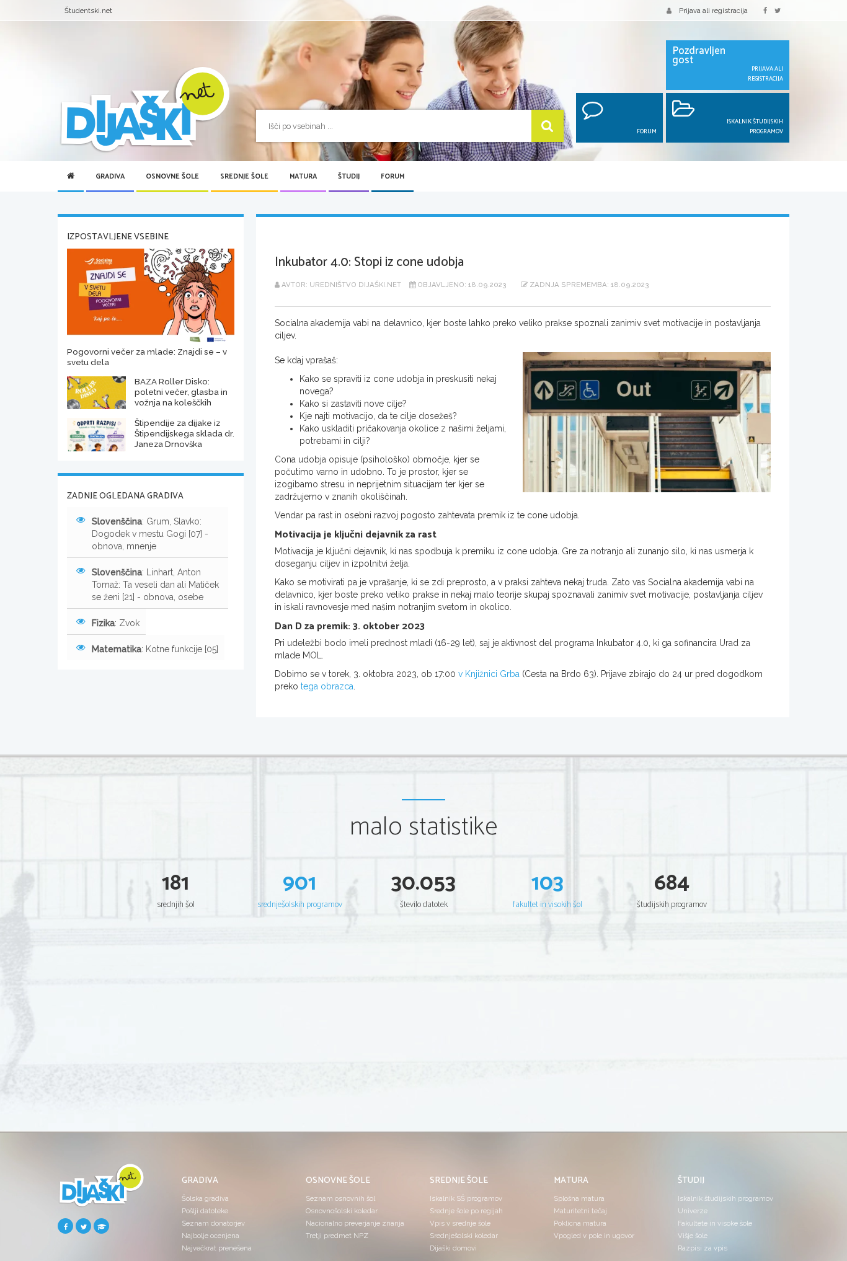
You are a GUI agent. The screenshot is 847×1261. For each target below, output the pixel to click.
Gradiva (110, 176)
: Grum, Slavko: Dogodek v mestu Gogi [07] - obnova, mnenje (150, 533)
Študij (349, 176)
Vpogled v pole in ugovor (594, 1235)
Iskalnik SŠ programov (466, 1198)
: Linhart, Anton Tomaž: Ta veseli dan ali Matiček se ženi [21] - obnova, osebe (155, 584)
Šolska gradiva (205, 1198)
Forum (392, 176)
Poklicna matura (580, 1223)
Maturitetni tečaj (580, 1210)
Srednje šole (244, 176)
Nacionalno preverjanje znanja (355, 1223)
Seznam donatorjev (213, 1223)
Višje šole (692, 1235)
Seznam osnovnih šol (340, 1198)
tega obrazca (327, 686)
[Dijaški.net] (101, 1190)
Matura (303, 176)
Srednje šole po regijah (466, 1210)
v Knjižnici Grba (489, 674)
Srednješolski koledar (464, 1235)
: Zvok (116, 623)
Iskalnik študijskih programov (725, 1198)
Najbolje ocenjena (210, 1235)
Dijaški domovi (453, 1248)
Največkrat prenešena (217, 1248)
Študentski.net (88, 10)
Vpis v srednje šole (460, 1223)
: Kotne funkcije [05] (155, 649)
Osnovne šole (172, 176)
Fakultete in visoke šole (715, 1223)
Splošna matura (579, 1198)
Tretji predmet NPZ (337, 1235)
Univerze (692, 1210)
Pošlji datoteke (205, 1210)
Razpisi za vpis (702, 1248)
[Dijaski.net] (144, 110)
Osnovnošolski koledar (342, 1210)
